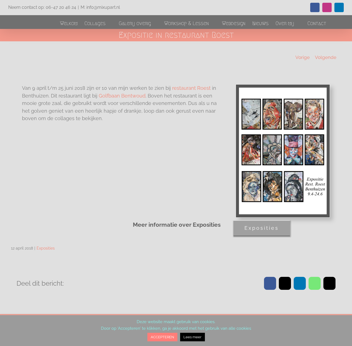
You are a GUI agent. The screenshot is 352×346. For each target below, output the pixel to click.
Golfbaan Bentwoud (122, 96)
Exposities (46, 248)
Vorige (302, 57)
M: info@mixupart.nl (100, 7)
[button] (335, 23)
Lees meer (192, 337)
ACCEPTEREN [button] (162, 337)
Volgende (325, 57)
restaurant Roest (191, 88)
